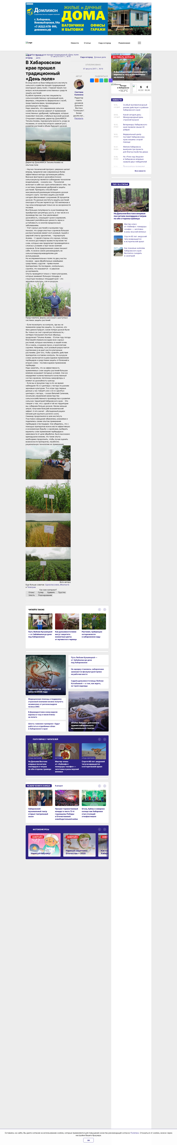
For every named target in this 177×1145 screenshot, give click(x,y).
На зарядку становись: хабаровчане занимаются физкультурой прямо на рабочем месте (87, 671)
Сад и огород (86, 57)
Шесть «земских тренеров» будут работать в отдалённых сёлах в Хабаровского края (44, 726)
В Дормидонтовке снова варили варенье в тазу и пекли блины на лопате (43, 714)
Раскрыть (79, 118)
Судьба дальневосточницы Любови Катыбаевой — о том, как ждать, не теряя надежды (87, 683)
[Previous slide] (99, 609)
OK (88, 1140)
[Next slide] (104, 609)
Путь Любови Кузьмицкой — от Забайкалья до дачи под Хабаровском (84, 660)
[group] (40, 805)
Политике (134, 1133)
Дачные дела (100, 57)
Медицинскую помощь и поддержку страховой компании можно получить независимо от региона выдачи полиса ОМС (45, 703)
